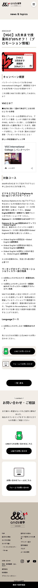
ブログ (23, 548)
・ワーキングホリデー (9, 547)
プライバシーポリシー (9, 576)
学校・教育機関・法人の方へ (9, 565)
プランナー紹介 (26, 542)
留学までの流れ (26, 533)
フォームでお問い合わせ (23, 364)
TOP (3, 533)
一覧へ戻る (19, 383)
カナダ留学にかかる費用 (28, 537)
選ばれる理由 (6, 537)
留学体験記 (24, 545)
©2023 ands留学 (19, 581)
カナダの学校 (6, 540)
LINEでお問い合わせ (22, 351)
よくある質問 (25, 552)
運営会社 (5, 569)
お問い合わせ (6, 560)
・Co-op (5, 550)
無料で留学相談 (19, 585)
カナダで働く (6, 543)
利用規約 (5, 572)
